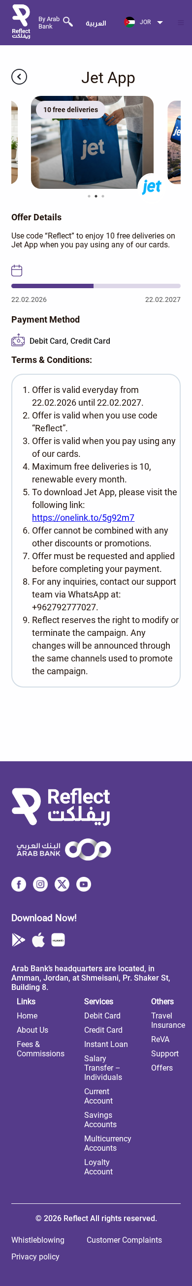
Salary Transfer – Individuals (103, 1068)
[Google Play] (18, 940)
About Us (32, 1030)
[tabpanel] (96, 142)
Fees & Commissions (40, 1049)
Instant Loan (106, 1044)
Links (26, 1001)
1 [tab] (89, 196)
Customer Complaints (124, 1240)
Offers (162, 1068)
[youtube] (83, 887)
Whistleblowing (37, 1240)
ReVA (160, 1039)
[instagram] (40, 887)
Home (27, 1015)
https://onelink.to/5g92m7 (83, 517)
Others (162, 1001)
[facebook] (18, 887)
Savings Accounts (100, 1119)
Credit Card (103, 1030)
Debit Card (102, 1015)
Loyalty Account (98, 1167)
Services (98, 1001)
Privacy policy (35, 1256)
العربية (96, 23)
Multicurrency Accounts (107, 1143)
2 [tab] (96, 196)
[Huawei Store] (58, 940)
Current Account (98, 1096)
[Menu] (181, 23)
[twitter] (62, 887)
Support (165, 1053)
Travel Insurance (168, 1020)
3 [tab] (103, 196)
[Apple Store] (38, 940)
